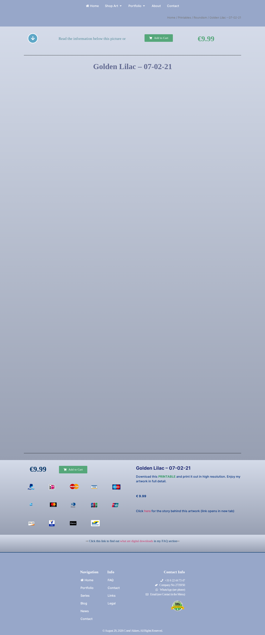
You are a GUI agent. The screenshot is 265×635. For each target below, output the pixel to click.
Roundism (200, 17)
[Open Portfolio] (143, 5)
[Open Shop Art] (120, 5)
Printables (184, 17)
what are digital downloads (136, 541)
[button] (159, 38)
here (147, 511)
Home (171, 17)
